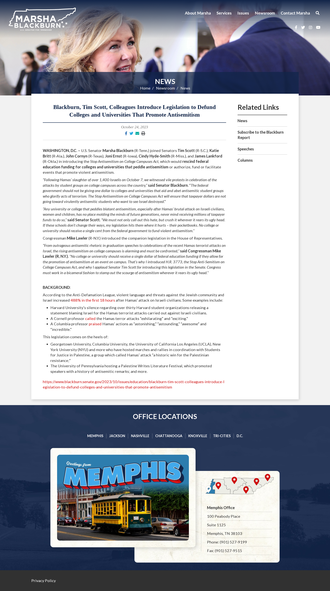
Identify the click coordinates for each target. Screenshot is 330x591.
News (165, 81)
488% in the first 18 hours (93, 300)
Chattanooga (168, 436)
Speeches (246, 149)
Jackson (117, 436)
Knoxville (197, 436)
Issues (243, 12)
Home (145, 88)
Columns (245, 160)
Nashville (140, 436)
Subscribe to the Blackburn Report (261, 135)
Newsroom (265, 12)
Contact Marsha (295, 12)
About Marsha (198, 12)
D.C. (240, 436)
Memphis (95, 436)
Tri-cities (222, 436)
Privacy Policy (43, 580)
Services (224, 12)
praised (95, 323)
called (90, 318)
